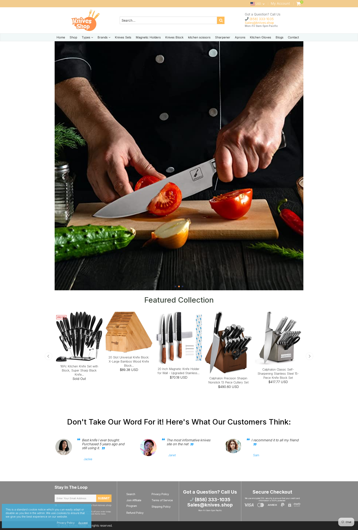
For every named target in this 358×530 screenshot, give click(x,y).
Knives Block (174, 37)
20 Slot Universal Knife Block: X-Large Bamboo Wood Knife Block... (129, 361)
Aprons (240, 37)
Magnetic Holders (148, 37)
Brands (103, 37)
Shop (73, 37)
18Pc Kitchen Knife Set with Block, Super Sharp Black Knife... (79, 370)
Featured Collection (179, 299)
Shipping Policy (161, 506)
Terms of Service (162, 500)
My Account (280, 3)
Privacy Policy (160, 494)
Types (86, 37)
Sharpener (222, 37)
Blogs (279, 37)
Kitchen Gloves (260, 37)
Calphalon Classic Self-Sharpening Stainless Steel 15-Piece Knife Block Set (278, 374)
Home (60, 37)
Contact (293, 37)
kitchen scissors (199, 37)
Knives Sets (123, 37)
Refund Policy (135, 512)
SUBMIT (104, 498)
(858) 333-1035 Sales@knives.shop (259, 21)
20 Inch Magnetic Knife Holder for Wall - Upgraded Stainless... (179, 371)
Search (130, 494)
